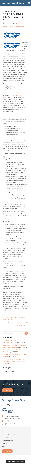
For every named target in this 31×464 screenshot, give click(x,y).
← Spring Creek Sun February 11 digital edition (14, 318)
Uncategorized (19, 26)
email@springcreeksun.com (12, 421)
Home (3, 429)
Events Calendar (6, 438)
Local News (5, 432)
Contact (4, 446)
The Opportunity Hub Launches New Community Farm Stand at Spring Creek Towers (14, 361)
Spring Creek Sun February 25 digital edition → (18, 324)
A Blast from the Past (8, 441)
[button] (7, 451)
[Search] (26, 333)
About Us (4, 444)
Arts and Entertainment (8, 435)
